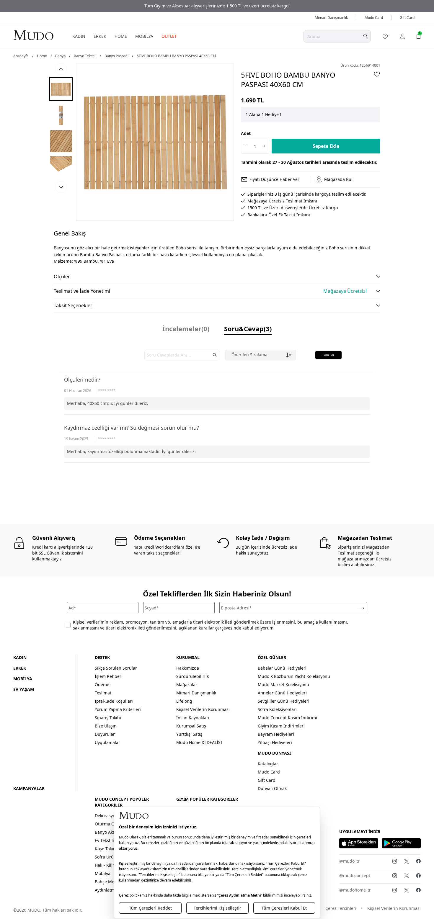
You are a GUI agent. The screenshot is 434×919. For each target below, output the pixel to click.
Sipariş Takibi (108, 717)
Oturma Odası (109, 824)
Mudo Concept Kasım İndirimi (287, 717)
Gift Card (407, 17)
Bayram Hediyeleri (276, 734)
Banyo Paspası (116, 56)
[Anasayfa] (33, 35)
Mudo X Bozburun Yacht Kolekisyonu (294, 676)
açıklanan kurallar (196, 628)
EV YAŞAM (23, 689)
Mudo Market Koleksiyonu (283, 684)
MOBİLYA (144, 36)
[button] (61, 89)
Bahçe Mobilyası (111, 881)
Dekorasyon (106, 815)
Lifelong (184, 701)
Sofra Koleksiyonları (277, 709)
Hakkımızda (187, 668)
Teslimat (103, 693)
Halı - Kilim (105, 865)
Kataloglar (268, 763)
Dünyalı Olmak (272, 788)
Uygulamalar (107, 742)
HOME (121, 36)
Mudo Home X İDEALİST (199, 742)
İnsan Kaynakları (192, 717)
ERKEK (100, 36)
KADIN (78, 36)
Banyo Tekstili (85, 56)
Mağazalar (186, 684)
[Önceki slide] (61, 69)
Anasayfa (21, 56)
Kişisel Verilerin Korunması (203, 709)
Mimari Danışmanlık (331, 17)
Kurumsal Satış (191, 726)
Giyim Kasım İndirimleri (281, 726)
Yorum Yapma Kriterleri (118, 709)
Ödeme (102, 684)
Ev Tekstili (104, 840)
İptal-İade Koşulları (114, 701)
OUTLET (169, 36)
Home (42, 56)
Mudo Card (374, 17)
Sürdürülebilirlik (192, 676)
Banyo (60, 56)
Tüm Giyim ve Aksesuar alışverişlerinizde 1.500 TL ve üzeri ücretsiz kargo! (217, 6)
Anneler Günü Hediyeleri (282, 693)
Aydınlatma (106, 890)
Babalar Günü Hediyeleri (282, 668)
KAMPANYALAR (29, 788)
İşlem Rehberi (109, 676)
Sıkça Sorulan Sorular (116, 668)
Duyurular (105, 734)
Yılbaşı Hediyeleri (275, 742)
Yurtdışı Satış (189, 734)
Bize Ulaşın (106, 726)
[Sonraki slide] (61, 187)
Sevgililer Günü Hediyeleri (283, 701)
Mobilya (102, 873)
